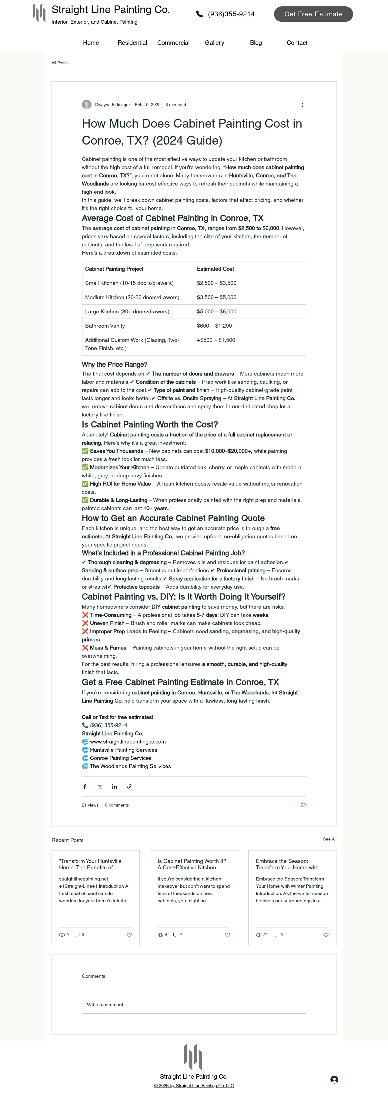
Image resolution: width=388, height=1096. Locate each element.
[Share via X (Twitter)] (99, 786)
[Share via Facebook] (85, 786)
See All (329, 839)
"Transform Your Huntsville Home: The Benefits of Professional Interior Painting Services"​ (93, 864)
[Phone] (199, 13)
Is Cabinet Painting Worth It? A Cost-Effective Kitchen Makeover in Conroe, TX (192, 864)
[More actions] (302, 104)
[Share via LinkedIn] (114, 786)
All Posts (60, 62)
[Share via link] (129, 786)
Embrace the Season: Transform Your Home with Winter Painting (287, 864)
